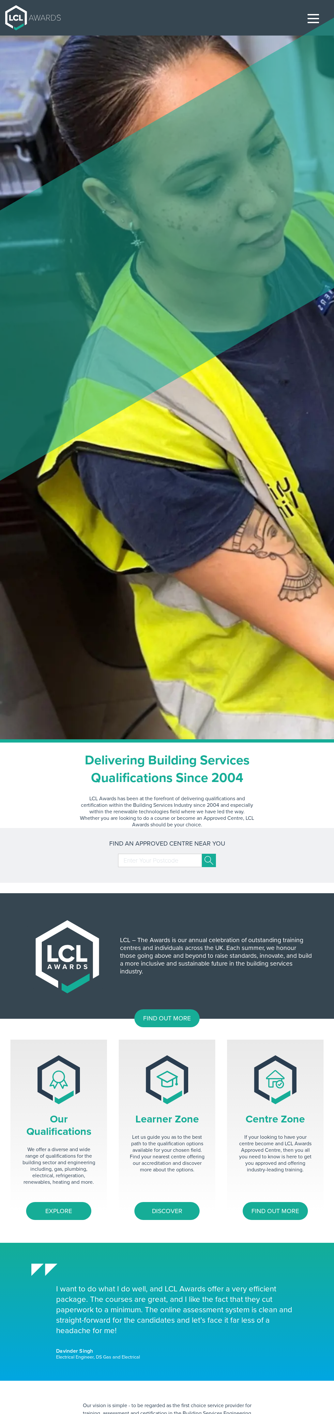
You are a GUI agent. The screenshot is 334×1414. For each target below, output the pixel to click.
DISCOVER (167, 1211)
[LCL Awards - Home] (30, 18)
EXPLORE (58, 1211)
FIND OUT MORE (167, 1018)
